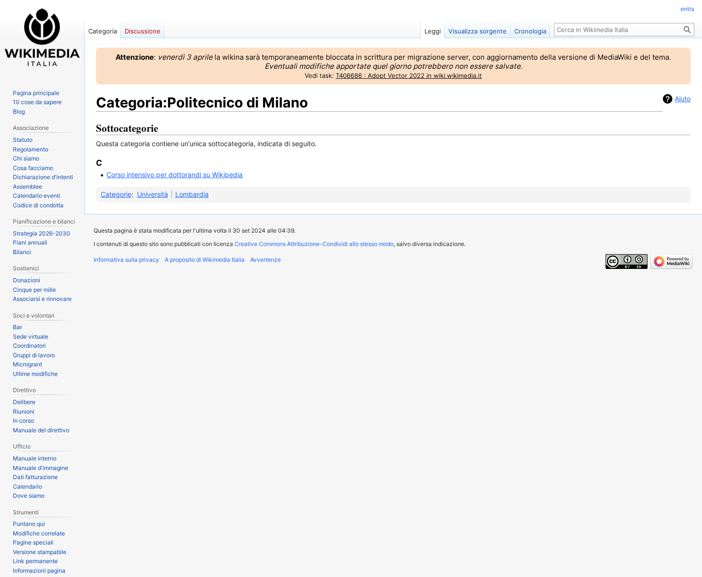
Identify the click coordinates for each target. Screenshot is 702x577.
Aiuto (683, 99)
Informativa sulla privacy (126, 259)
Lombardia (192, 194)
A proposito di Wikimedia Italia (205, 259)
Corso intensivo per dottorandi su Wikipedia (174, 175)
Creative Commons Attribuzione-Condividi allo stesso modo (314, 243)
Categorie (116, 194)
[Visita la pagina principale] (42, 38)
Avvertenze (265, 259)
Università (152, 194)
